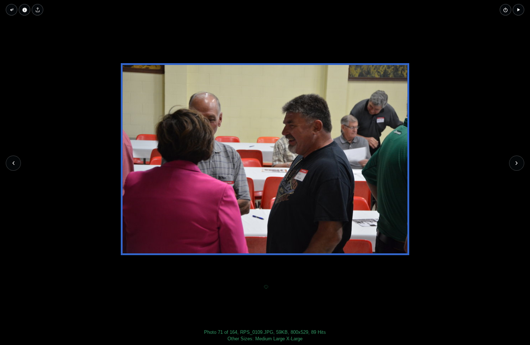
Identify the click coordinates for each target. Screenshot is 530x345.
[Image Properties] (24, 10)
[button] (518, 10)
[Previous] (13, 163)
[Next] (516, 163)
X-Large (294, 338)
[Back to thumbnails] (11, 10)
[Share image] (37, 10)
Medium (263, 338)
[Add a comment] (266, 287)
